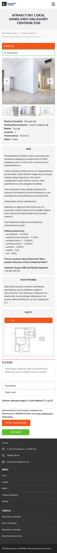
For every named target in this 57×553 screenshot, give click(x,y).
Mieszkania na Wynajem (11, 530)
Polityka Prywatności (10, 495)
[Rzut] (28, 339)
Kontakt (5, 482)
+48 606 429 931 (13, 455)
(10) (9, 33)
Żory (15, 128)
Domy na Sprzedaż (9, 523)
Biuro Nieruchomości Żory (12, 536)
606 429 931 (12, 53)
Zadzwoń (15, 432)
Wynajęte (29, 121)
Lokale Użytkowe (37, 125)
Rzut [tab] (13, 320)
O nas (4, 476)
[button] (50, 81)
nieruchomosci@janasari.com (18, 462)
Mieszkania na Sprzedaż (11, 517)
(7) (28, 33)
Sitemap (5, 501)
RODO (4, 488)
